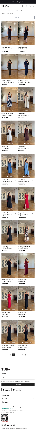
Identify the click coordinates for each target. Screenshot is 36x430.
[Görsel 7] (29, 209)
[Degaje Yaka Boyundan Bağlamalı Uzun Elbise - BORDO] (26, 265)
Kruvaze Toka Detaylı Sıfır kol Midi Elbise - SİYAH (23, 48)
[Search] (23, 6)
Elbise (22, 11)
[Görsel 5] (12, 110)
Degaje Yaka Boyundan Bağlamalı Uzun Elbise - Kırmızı (6, 313)
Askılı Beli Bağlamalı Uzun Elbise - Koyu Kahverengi (23, 147)
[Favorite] (16, 22)
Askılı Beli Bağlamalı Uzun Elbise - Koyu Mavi (7, 181)
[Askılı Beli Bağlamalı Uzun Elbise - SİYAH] (9, 199)
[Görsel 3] (9, 110)
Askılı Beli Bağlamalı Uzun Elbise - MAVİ (23, 181)
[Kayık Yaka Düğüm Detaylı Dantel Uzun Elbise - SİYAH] (9, 332)
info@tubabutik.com (7, 412)
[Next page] (25, 354)
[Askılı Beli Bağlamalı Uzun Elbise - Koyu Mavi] (9, 166)
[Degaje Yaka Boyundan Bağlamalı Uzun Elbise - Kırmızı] (9, 298)
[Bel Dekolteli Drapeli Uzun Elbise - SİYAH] (26, 332)
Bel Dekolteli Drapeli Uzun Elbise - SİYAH (23, 346)
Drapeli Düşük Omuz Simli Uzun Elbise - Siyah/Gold (7, 81)
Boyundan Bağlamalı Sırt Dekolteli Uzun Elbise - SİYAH (6, 247)
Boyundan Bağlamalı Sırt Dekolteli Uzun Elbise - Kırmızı (23, 214)
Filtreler (3, 13)
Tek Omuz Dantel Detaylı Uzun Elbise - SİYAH (7, 280)
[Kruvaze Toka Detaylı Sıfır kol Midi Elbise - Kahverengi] (9, 33)
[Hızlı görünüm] (16, 48)
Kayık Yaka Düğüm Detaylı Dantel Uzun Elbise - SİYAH (7, 346)
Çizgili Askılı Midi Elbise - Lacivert (7, 114)
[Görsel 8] (13, 309)
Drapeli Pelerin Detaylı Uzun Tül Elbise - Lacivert (23, 81)
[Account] (26, 6)
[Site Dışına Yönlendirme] (2, 425)
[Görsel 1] (23, 43)
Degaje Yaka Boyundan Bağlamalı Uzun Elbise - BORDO (23, 280)
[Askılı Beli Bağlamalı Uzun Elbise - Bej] (26, 99)
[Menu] (33, 6)
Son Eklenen (10, 13)
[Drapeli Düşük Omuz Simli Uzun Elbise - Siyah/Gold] (9, 66)
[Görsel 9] (14, 309)
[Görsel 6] (29, 176)
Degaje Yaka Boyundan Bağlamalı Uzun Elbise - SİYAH (23, 313)
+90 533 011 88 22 (7, 408)
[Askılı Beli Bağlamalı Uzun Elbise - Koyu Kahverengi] (26, 133)
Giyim (10, 11)
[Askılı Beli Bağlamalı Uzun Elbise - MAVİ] (26, 166)
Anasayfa (3, 11)
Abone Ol (18, 384)
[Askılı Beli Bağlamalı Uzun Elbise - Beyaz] (9, 133)
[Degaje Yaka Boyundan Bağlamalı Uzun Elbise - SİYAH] (26, 298)
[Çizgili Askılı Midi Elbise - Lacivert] (9, 99)
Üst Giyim (16, 11)
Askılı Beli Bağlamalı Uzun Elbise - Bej (23, 114)
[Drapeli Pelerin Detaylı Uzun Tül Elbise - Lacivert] (26, 66)
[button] (18, 395)
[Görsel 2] (8, 110)
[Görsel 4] (27, 110)
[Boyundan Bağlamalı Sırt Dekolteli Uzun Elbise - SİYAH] (9, 232)
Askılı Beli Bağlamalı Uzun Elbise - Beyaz (6, 147)
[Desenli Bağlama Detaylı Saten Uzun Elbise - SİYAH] (26, 232)
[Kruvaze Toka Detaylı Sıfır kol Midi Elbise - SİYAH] (26, 33)
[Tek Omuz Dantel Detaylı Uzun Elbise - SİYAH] (9, 265)
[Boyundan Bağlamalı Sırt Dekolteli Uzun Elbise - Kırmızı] (26, 199)
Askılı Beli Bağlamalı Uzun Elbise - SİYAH (6, 214)
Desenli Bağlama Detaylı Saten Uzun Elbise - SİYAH (24, 247)
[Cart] (30, 6)
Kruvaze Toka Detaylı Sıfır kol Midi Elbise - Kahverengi (6, 48)
